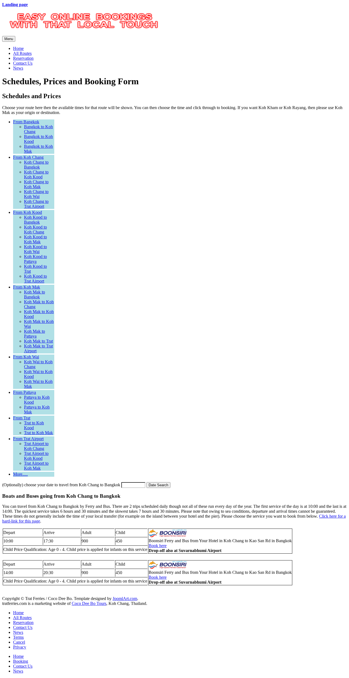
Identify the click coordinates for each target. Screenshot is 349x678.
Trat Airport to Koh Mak (36, 465)
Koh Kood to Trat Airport (35, 278)
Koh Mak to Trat (38, 341)
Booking (20, 661)
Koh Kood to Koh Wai (35, 249)
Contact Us (22, 63)
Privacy (19, 647)
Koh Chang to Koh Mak (36, 184)
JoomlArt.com (125, 598)
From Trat (21, 418)
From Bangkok (26, 121)
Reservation (23, 58)
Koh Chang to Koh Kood (36, 174)
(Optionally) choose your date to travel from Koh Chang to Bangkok (61, 484)
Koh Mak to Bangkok (34, 294)
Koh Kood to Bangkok (35, 219)
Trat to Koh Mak (38, 432)
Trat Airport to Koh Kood (36, 456)
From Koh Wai (26, 357)
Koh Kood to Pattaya (35, 259)
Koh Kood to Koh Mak (35, 239)
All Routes (22, 53)
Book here (158, 545)
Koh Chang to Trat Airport (36, 204)
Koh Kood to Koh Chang (35, 229)
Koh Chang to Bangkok (36, 164)
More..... (20, 474)
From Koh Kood (27, 212)
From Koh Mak (26, 287)
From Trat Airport (28, 438)
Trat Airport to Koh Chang (36, 446)
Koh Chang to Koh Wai (36, 194)
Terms (18, 637)
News (18, 68)
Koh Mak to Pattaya (34, 333)
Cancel (19, 642)
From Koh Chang (28, 157)
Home (18, 48)
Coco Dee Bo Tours (89, 603)
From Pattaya (24, 392)
